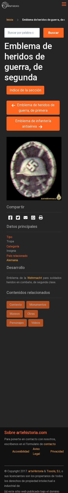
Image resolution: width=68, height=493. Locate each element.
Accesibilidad (20, 451)
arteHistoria (35, 471)
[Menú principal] (64, 4)
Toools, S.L (54, 471)
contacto (50, 444)
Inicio (10, 19)
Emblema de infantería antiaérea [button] (33, 123)
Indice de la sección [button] (25, 90)
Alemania (12, 260)
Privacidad (57, 451)
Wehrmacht (34, 278)
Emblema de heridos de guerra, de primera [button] (36, 108)
